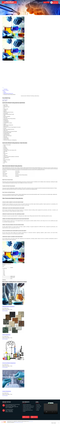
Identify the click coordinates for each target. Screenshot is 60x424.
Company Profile (29, 2)
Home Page (24, 2)
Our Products (35, 2)
